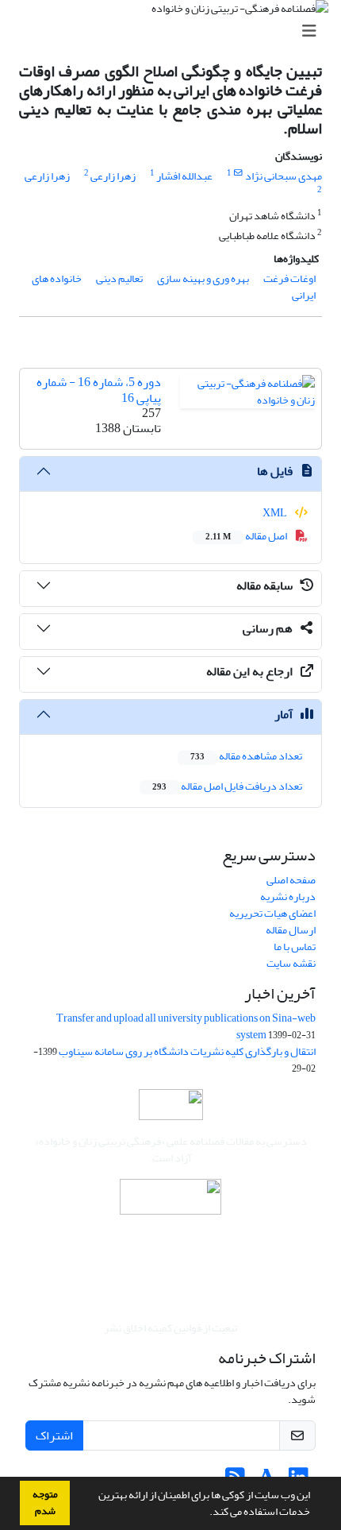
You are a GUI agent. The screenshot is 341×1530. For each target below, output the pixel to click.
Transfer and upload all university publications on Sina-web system (186, 1026)
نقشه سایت (291, 963)
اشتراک (54, 1435)
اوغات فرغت (289, 278)
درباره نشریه (288, 896)
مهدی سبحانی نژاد (283, 176)
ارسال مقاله (291, 930)
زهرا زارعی (113, 176)
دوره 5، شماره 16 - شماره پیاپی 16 (98, 389)
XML (275, 513)
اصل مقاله (247, 536)
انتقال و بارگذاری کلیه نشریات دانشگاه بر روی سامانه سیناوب (187, 1051)
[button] (205, 1513)
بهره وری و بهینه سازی (203, 278)
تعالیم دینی (119, 278)
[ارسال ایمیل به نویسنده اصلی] (238, 173)
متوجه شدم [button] (45, 1502)
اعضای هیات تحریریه (272, 913)
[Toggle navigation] (175, 31)
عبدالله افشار (184, 176)
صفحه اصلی (291, 880)
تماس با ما (295, 946)
